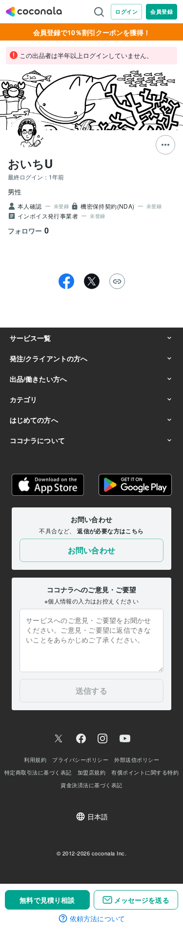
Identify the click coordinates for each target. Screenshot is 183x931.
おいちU (30, 163)
